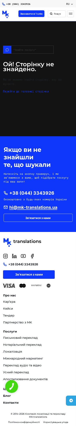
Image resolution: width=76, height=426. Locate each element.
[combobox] (69, 4)
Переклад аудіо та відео (22, 365)
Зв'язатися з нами (38, 218)
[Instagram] (5, 256)
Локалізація (12, 351)
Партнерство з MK (17, 322)
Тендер (8, 315)
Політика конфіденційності (24, 422)
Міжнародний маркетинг (23, 358)
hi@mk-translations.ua (33, 207)
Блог (7, 396)
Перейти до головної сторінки (25, 91)
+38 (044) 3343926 (18, 4)
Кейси (8, 308)
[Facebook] (32, 256)
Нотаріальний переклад (22, 345)
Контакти (11, 403)
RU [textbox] (68, 4)
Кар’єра (9, 302)
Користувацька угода (55, 422)
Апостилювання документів (25, 379)
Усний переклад (16, 372)
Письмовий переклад (20, 338)
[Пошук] (51, 13)
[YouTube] (23, 256)
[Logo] (5, 14)
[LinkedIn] (14, 256)
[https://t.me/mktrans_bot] (71, 401)
